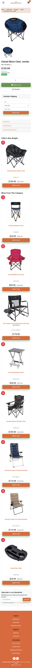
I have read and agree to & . (16, 602)
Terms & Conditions (18, 602)
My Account (16, 619)
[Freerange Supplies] (16, 2)
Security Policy (16, 653)
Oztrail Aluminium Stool (16, 372)
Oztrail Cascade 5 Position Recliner (16, 470)
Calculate (16, 112)
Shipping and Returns (16, 650)
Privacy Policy (27, 602)
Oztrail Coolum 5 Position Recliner (16, 519)
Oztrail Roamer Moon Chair (16, 171)
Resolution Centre (16, 625)
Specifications (7, 125)
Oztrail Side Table (16, 568)
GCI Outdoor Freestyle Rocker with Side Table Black (16, 324)
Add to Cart (17, 85)
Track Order (16, 622)
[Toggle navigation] (3, 2)
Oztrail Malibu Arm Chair (16, 274)
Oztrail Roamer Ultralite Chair (16, 421)
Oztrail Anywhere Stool (16, 225)
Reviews (5, 130)
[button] (16, 89)
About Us (16, 633)
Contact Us (16, 636)
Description (6, 121)
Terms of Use (16, 643)
